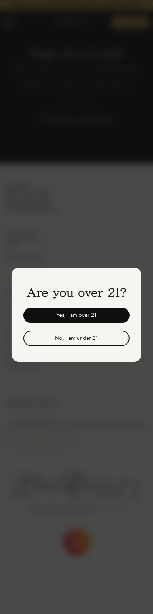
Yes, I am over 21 (76, 315)
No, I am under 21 (76, 338)
